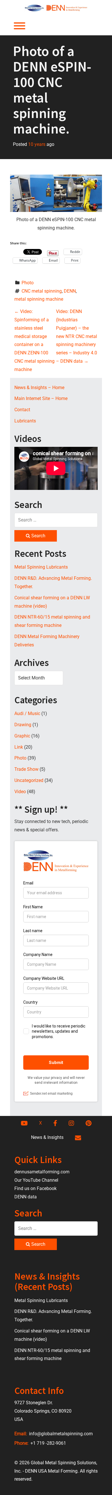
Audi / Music (27, 713)
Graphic (22, 736)
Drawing (22, 724)
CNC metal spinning (42, 291)
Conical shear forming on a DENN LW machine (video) (52, 602)
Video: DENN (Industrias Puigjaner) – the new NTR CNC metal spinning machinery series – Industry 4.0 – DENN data (76, 336)
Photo (28, 282)
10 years (36, 144)
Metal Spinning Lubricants (41, 567)
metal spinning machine (38, 299)
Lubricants (25, 421)
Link (18, 747)
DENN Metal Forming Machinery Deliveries (47, 641)
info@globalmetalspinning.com (60, 1433)
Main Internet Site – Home (40, 398)
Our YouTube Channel (36, 1180)
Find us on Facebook (35, 1188)
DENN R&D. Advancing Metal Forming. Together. (53, 582)
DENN (70, 291)
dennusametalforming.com (41, 1172)
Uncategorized (28, 780)
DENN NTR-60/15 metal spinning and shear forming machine (52, 621)
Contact (22, 409)
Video (20, 791)
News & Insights (47, 1137)
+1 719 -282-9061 (47, 1443)
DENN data (25, 1197)
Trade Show (26, 769)
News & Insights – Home (39, 387)
